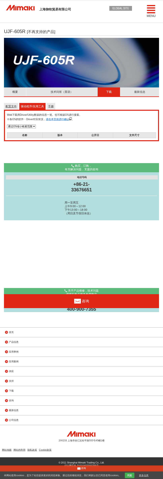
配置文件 (11, 106)
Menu (151, 16)
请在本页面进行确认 (57, 119)
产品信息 (13, 342)
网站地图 (7, 450)
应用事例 (13, 351)
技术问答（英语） (62, 91)
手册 (51, 106)
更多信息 (143, 475)
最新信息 (139, 91)
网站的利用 (19, 450)
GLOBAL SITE (120, 8)
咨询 (11, 400)
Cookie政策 (45, 450)
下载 (109, 91)
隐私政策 (32, 450)
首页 (11, 332)
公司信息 (13, 420)
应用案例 (13, 361)
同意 (129, 475)
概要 (15, 91)
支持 (11, 381)
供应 (11, 371)
